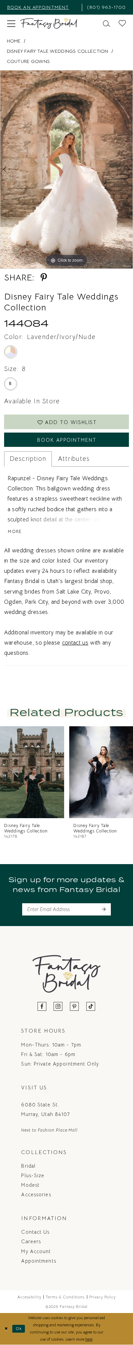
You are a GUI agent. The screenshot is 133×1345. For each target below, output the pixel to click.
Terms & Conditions (65, 1297)
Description (28, 459)
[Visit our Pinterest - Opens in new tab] (74, 1007)
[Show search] (107, 23)
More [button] (14, 531)
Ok (19, 1328)
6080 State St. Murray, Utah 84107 (45, 1109)
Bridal (28, 1166)
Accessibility (29, 1297)
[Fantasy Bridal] (48, 23)
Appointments (38, 1261)
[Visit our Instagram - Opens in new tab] (58, 1007)
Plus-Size (32, 1175)
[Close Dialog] (6, 1329)
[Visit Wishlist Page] (122, 23)
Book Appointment (67, 440)
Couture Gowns (28, 61)
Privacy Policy (102, 1297)
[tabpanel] (66, 169)
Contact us (35, 1232)
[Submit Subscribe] (103, 909)
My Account (36, 1251)
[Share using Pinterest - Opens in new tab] (43, 277)
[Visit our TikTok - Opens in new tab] (91, 1007)
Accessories (36, 1195)
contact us (75, 642)
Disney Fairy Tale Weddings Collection (57, 51)
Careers (31, 1241)
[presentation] (81, 772)
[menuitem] (42, 7)
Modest (30, 1185)
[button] (11, 24)
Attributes (74, 459)
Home (14, 41)
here (88, 1339)
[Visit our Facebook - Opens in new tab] (42, 1007)
